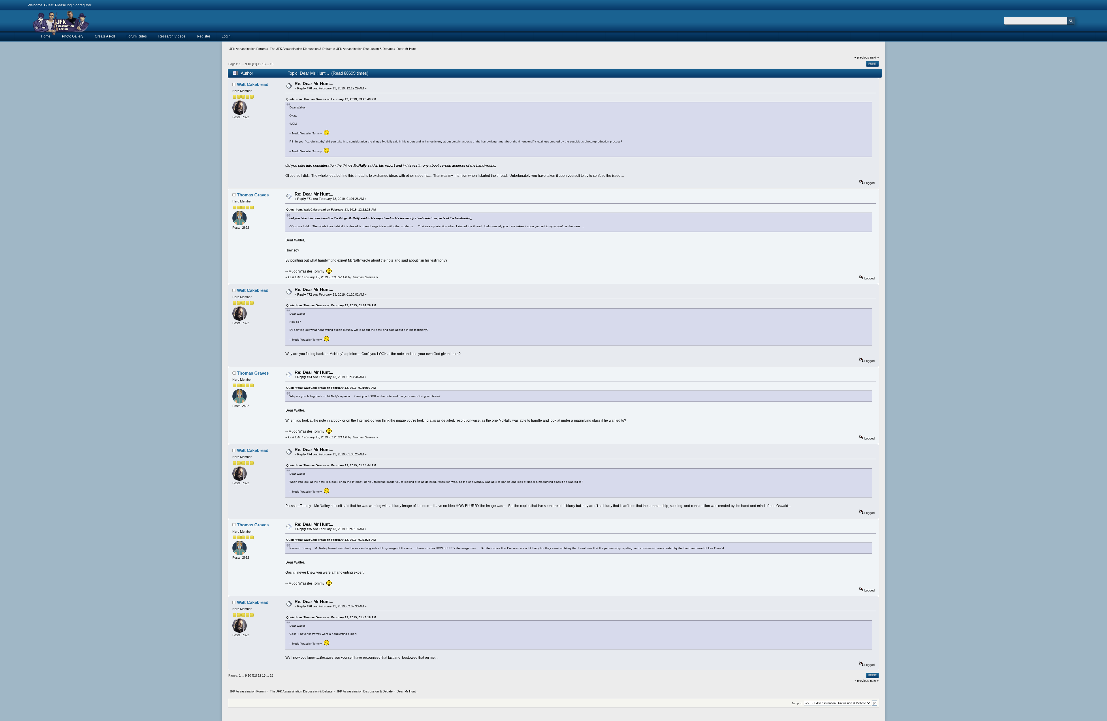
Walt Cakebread (252, 84)
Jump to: (797, 703)
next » (874, 57)
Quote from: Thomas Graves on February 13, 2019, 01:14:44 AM (331, 465)
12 (259, 64)
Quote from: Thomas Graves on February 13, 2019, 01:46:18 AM (331, 617)
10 (249, 64)
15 (271, 64)
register (85, 5)
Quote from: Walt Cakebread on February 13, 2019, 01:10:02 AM (331, 387)
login (71, 5)
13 (264, 64)
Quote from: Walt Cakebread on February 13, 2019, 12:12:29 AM (331, 209)
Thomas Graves (253, 194)
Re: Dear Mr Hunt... (314, 83)
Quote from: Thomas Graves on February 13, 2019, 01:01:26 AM (331, 305)
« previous (861, 57)
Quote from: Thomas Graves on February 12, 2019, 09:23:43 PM (331, 99)
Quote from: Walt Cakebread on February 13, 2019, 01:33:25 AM (331, 539)
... (243, 64)
